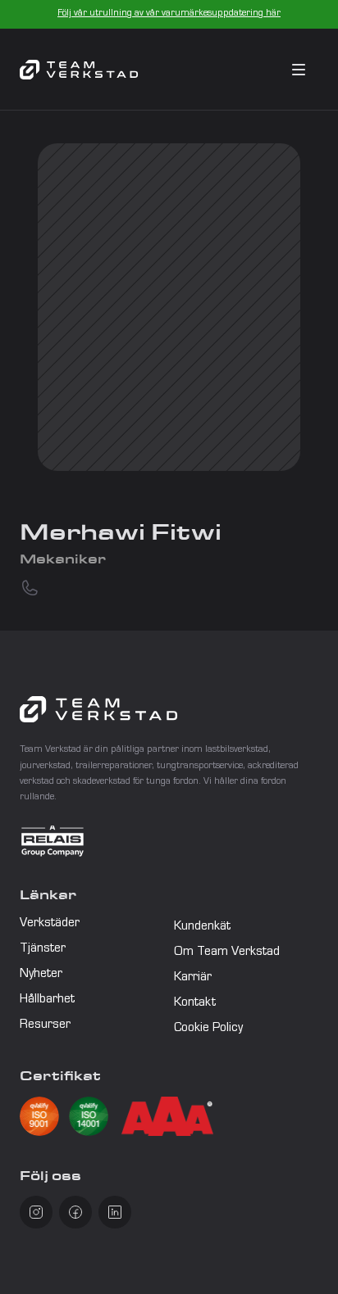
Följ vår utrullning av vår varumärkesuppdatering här (169, 14)
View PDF (72, 1118)
